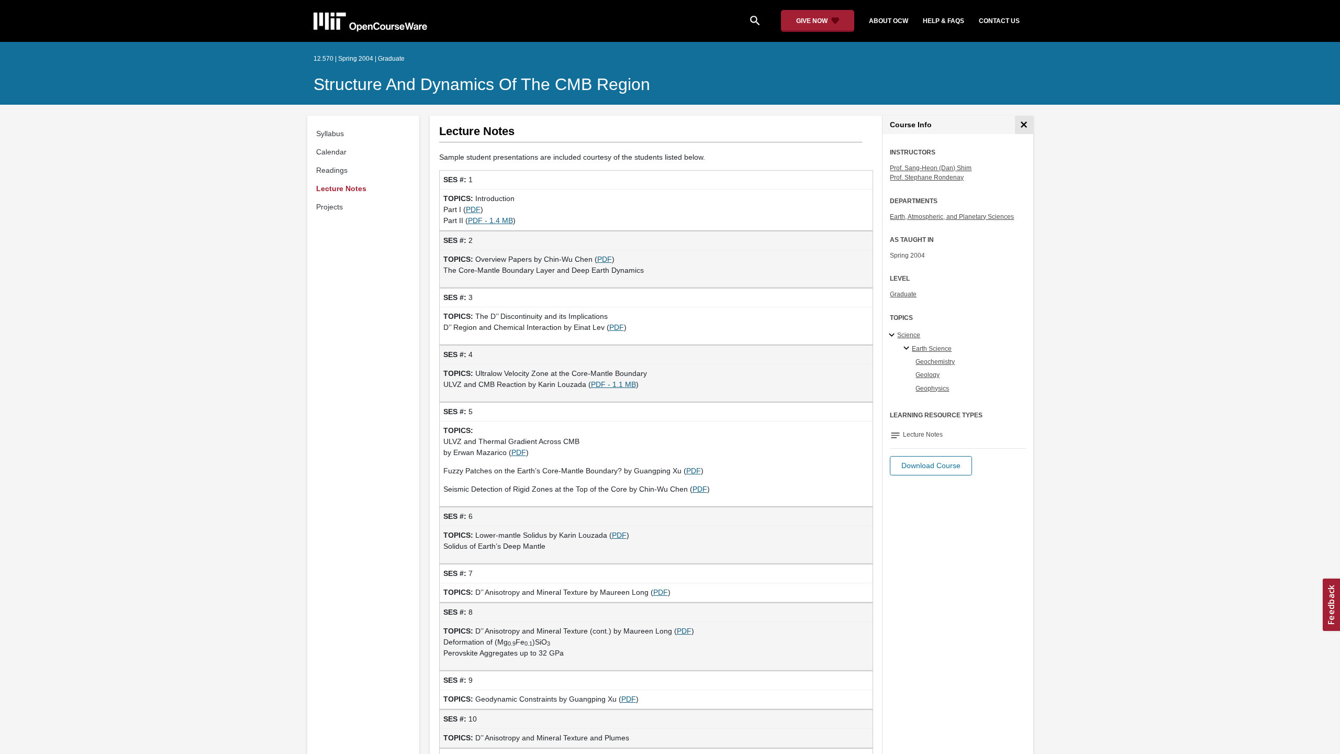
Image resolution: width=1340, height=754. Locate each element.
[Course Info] (1024, 125)
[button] (931, 465)
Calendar (331, 152)
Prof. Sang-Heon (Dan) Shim (931, 168)
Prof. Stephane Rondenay (927, 177)
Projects (329, 207)
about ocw (888, 21)
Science (908, 335)
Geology (927, 375)
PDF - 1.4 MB (490, 220)
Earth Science (932, 348)
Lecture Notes (341, 188)
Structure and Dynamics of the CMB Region (482, 84)
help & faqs (943, 21)
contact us (999, 21)
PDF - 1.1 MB (613, 384)
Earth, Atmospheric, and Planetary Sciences (952, 216)
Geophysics (932, 388)
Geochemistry (935, 361)
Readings (332, 170)
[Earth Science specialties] (908, 349)
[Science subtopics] (893, 335)
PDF (473, 209)
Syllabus (330, 133)
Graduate (903, 294)
